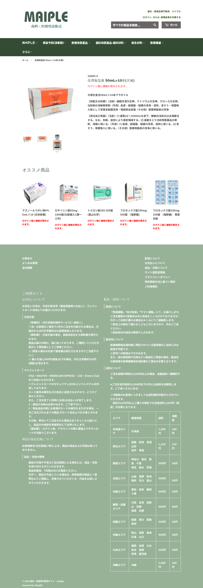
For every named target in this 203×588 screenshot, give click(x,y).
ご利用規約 (151, 286)
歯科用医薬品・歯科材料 (110, 43)
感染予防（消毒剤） (53, 43)
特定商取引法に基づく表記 (160, 282)
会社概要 (27, 268)
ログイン (147, 17)
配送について (152, 258)
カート (174, 25)
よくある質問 (29, 263)
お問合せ (27, 258)
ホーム (25, 60)
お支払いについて (155, 263)
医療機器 (156, 43)
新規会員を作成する (171, 17)
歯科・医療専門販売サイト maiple (47, 581)
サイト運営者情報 (155, 272)
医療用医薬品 (80, 43)
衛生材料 (137, 43)
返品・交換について (156, 268)
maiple (29, 43)
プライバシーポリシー (157, 277)
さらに (26, 52)
